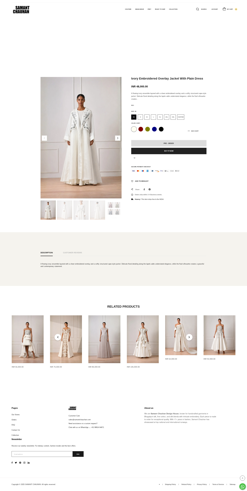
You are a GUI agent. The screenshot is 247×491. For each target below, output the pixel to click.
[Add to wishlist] (134, 158)
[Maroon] (140, 129)
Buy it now (168, 151)
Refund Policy (186, 484)
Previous (44, 138)
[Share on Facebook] (145, 189)
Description (47, 253)
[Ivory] (134, 129)
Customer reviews (72, 253)
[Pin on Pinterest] (150, 189)
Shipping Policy (170, 484)
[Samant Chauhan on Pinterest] (20, 463)
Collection (173, 9)
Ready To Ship (160, 9)
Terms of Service (218, 484)
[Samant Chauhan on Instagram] (24, 463)
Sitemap (232, 484)
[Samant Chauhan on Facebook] (12, 463)
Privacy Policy (202, 484)
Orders (14, 420)
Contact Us (16, 430)
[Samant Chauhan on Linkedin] (29, 463)
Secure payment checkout (141, 166)
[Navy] (154, 129)
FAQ (13, 425)
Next (117, 138)
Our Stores (16, 415)
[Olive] (147, 129)
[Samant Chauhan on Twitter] (16, 463)
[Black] (161, 129)
